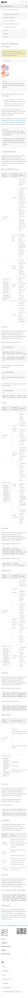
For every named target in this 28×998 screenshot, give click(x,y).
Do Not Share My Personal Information (12, 991)
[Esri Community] (18, 932)
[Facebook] (18, 929)
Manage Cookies (7, 987)
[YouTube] (25, 932)
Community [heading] (4, 942)
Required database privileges (11, 24)
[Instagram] (21, 932)
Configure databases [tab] (9, 17)
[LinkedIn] (25, 929)
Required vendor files (9, 20)
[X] (21, 929)
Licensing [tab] (6, 30)
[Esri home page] (4, 2)
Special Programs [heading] (5, 953)
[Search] (22, 2)
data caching (18, 111)
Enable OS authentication (10, 27)
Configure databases (13, 9)
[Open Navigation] (26, 2)
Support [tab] (6, 36)
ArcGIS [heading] (3, 939)
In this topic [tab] (7, 60)
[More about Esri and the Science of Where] (4, 932)
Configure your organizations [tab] (11, 14)
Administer (3, 9)
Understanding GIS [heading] (6, 946)
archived (4, 53)
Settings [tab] (6, 33)
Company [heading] (3, 950)
